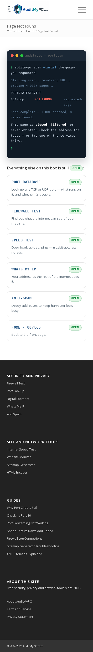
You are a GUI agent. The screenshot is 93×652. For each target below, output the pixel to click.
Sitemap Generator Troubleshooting (33, 546)
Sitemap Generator (21, 465)
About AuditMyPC (19, 601)
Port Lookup (15, 391)
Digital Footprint (18, 399)
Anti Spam (14, 414)
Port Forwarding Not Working (27, 523)
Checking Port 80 (19, 515)
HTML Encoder (17, 472)
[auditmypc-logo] (38, 9)
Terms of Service (19, 609)
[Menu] (79, 9)
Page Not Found (21, 26)
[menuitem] (79, 9)
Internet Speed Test (21, 449)
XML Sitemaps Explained (24, 554)
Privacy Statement (20, 616)
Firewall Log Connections (24, 538)
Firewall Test (16, 383)
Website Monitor (19, 457)
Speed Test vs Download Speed (30, 531)
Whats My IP (16, 406)
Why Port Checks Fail (22, 507)
